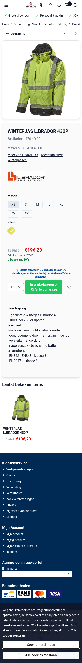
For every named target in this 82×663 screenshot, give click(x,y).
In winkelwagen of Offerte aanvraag (44, 286)
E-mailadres (35, 568)
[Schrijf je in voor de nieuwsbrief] (68, 574)
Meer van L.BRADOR (23, 155)
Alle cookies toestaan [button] (41, 655)
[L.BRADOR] (41, 176)
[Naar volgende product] (75, 33)
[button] (6, 5)
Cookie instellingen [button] (41, 645)
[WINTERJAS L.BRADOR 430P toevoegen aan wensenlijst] (69, 287)
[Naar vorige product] (65, 33)
